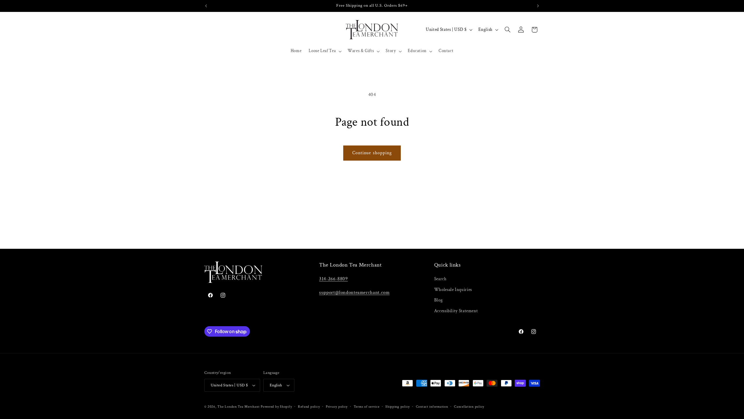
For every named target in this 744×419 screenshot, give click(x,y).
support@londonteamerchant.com (354, 292)
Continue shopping (372, 153)
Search (440, 279)
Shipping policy (397, 406)
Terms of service (367, 406)
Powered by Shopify (276, 406)
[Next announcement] (538, 6)
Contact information (432, 406)
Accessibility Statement (456, 311)
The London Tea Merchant (238, 406)
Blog (438, 300)
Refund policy (309, 406)
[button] (324, 51)
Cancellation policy (469, 406)
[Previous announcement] (206, 6)
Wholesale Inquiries (453, 289)
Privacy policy (337, 406)
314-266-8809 (333, 279)
